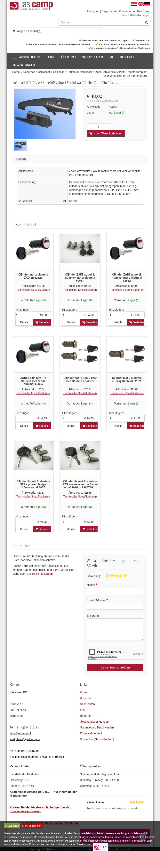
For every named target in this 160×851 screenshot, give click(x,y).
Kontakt (127, 57)
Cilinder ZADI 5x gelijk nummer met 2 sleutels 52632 (127, 277)
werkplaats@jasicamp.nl (25, 739)
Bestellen (44, 322)
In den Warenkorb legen (107, 133)
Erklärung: (93, 615)
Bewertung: (94, 576)
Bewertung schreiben (115, 667)
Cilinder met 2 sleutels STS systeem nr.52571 (127, 379)
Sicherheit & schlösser (36, 72)
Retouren (143, 11)
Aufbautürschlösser (80, 72)
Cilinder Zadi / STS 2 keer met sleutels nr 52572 (80, 379)
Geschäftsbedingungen (136, 15)
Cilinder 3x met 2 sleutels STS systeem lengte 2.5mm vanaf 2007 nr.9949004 (33, 485)
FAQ (111, 57)
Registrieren (109, 11)
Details (24, 322)
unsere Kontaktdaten (40, 573)
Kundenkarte (127, 11)
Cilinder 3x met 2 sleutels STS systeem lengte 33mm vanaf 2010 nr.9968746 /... (80, 484)
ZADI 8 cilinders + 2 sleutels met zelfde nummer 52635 (33, 381)
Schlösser (59, 72)
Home (51, 57)
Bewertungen (24, 65)
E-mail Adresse (96, 600)
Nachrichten (92, 57)
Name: (91, 585)
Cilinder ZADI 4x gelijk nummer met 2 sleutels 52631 (80, 277)
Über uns (68, 57)
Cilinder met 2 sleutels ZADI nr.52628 (33, 275)
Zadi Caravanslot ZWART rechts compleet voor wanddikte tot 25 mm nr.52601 (121, 74)
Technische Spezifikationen (33, 290)
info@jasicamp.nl (20, 733)
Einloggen (93, 11)
